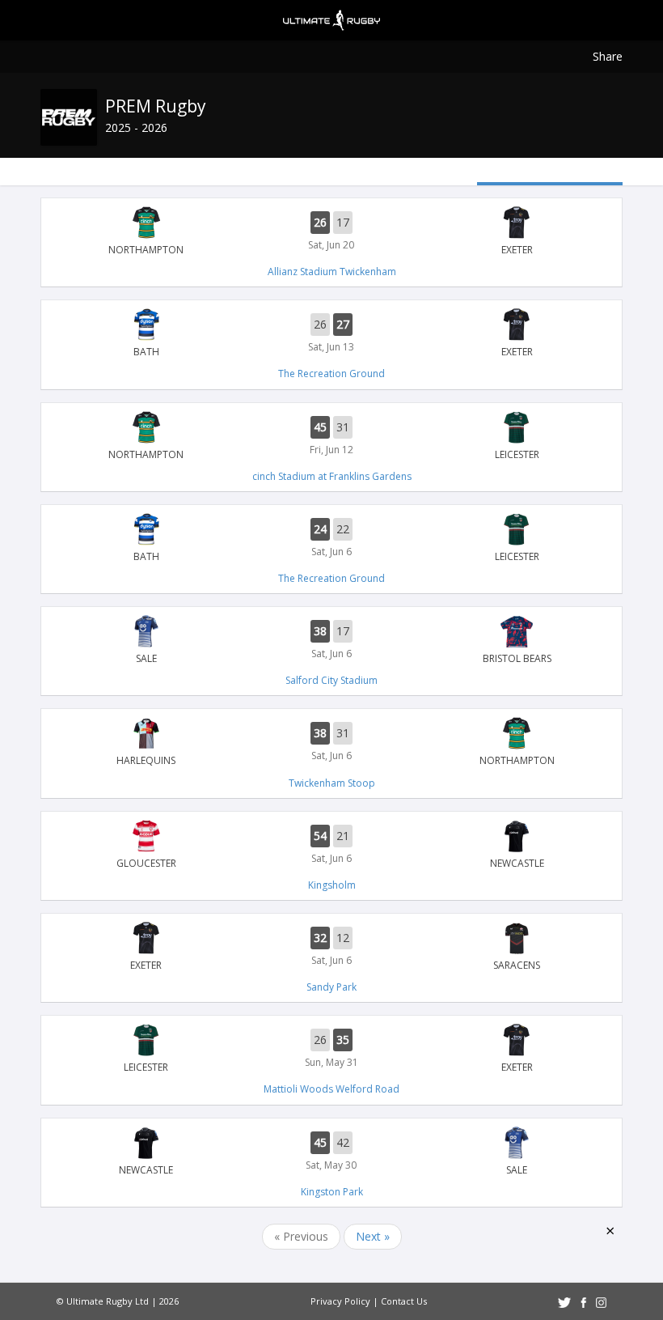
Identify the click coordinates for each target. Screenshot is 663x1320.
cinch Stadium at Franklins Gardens (332, 476)
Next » (373, 1236)
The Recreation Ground (331, 373)
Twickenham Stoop (332, 783)
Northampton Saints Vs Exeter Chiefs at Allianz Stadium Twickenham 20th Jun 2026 (331, 231)
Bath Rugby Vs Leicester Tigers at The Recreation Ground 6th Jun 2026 (331, 538)
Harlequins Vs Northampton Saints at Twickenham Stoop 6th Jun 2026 (331, 742)
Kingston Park (332, 1192)
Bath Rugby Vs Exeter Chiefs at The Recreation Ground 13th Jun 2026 (331, 333)
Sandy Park (331, 987)
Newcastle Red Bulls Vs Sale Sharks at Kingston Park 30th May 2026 (331, 1151)
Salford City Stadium (331, 680)
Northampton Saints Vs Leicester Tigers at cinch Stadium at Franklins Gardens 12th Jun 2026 (331, 436)
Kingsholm (332, 885)
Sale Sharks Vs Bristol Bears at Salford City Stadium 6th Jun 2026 (331, 640)
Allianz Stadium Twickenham (332, 271)
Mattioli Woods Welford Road (331, 1089)
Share (608, 56)
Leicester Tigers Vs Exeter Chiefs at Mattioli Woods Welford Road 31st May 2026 (331, 1049)
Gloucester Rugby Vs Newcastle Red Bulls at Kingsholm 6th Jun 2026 (331, 845)
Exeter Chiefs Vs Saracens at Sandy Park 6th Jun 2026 (331, 947)
